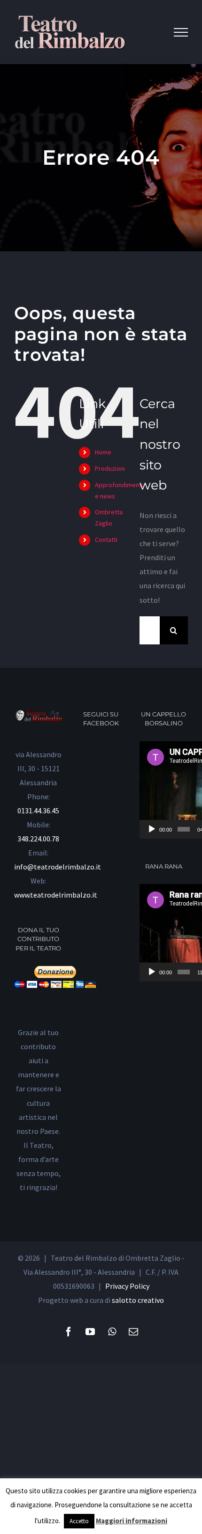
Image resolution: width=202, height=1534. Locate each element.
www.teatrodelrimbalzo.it (55, 894)
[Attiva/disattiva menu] (181, 32)
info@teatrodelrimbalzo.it (57, 866)
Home (103, 452)
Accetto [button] (79, 1521)
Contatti (106, 539)
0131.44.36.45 (38, 810)
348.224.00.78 (38, 838)
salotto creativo (138, 1300)
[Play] (151, 829)
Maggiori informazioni (131, 1520)
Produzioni (110, 468)
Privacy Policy (127, 1286)
